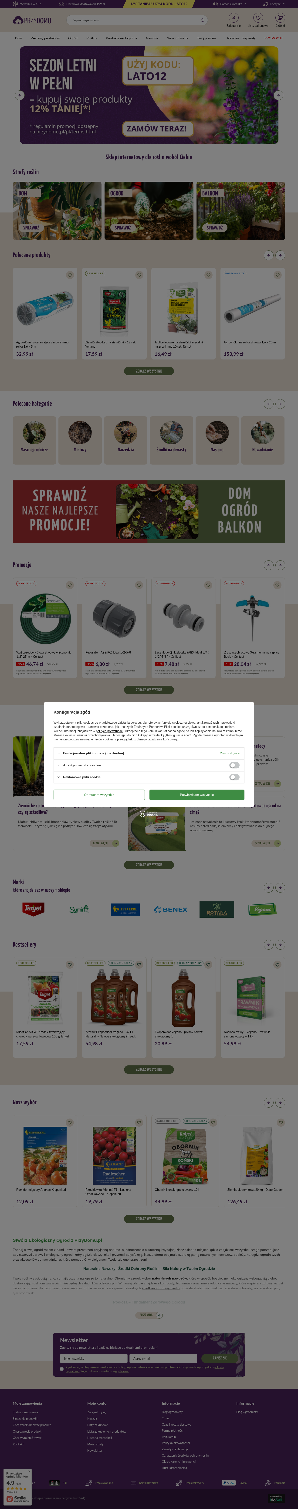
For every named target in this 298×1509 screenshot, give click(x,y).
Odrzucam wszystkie (99, 795)
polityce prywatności (109, 731)
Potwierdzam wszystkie (197, 795)
